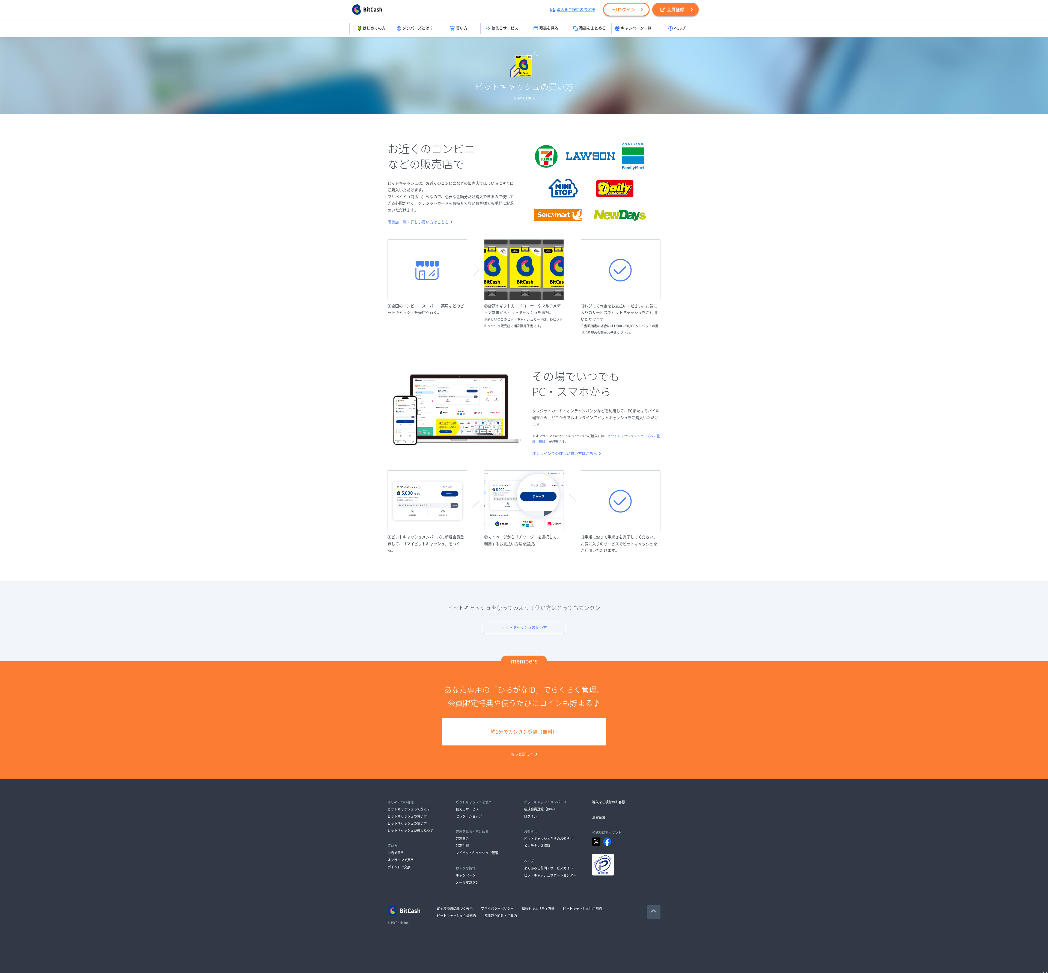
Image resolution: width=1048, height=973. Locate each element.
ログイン (626, 9)
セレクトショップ (469, 816)
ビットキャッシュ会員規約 (456, 915)
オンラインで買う (401, 860)
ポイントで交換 (399, 867)
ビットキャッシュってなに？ (409, 809)
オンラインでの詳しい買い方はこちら (564, 453)
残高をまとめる (592, 28)
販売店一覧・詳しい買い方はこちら (418, 222)
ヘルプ (680, 28)
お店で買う (396, 852)
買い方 (462, 28)
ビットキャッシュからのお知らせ (548, 838)
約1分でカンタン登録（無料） (524, 731)
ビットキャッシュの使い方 (524, 627)
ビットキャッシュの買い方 (407, 816)
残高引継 (462, 845)
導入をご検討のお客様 (576, 9)
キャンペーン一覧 (636, 28)
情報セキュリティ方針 (538, 908)
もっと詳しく (522, 754)
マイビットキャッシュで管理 (477, 852)
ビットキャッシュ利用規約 (582, 908)
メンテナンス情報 (537, 845)
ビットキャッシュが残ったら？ (410, 830)
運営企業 (598, 817)
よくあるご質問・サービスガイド (548, 868)
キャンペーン (465, 875)
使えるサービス (505, 28)
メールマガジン (467, 882)
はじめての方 (374, 28)
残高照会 (462, 838)
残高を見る (548, 28)
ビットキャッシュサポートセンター (550, 875)
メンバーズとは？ (418, 28)
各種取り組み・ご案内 (500, 915)
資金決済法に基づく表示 (455, 908)
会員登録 (675, 9)
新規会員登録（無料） (540, 809)
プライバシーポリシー (497, 908)
